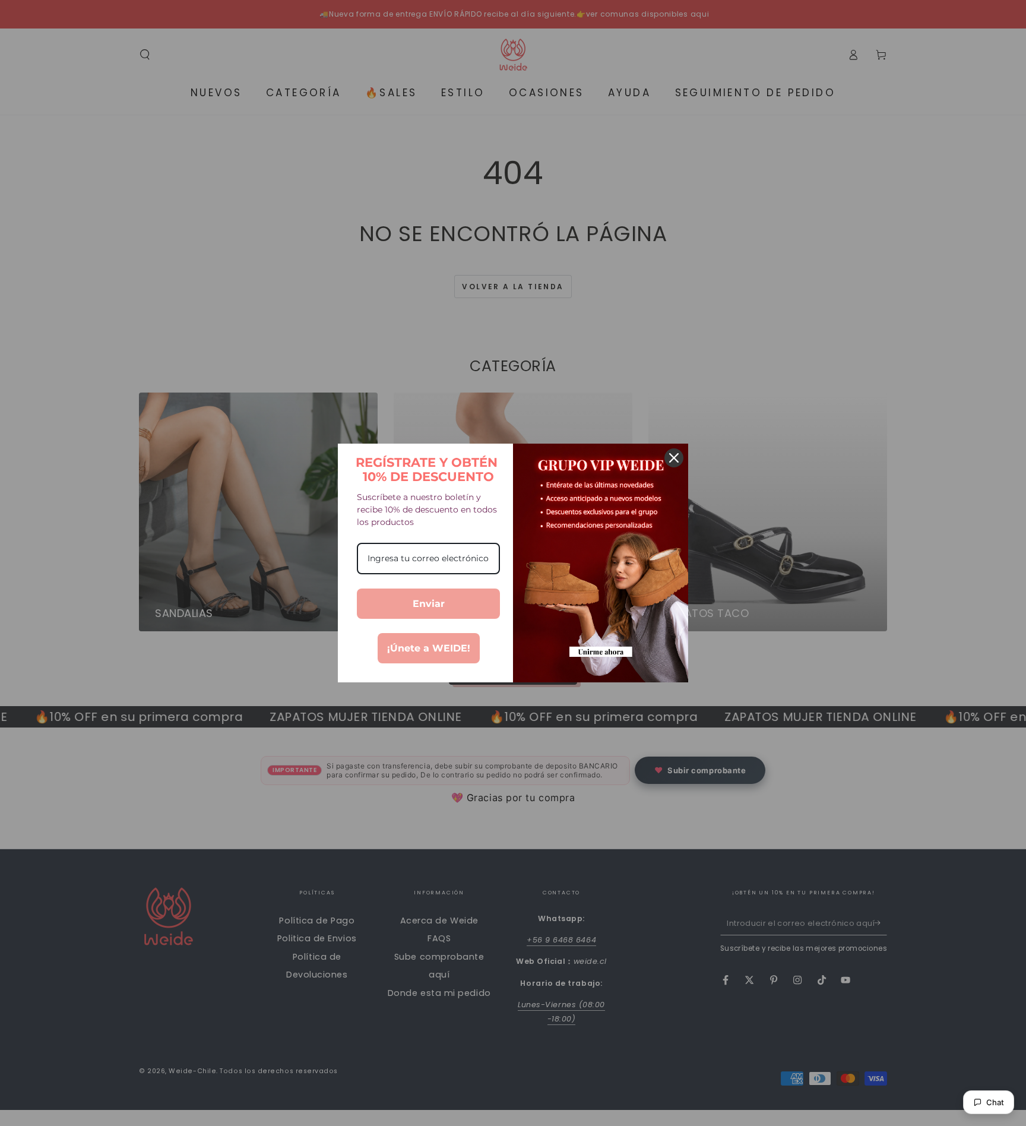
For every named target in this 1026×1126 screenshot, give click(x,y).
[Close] (674, 458)
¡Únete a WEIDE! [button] (428, 648)
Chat (995, 1102)
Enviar (429, 603)
